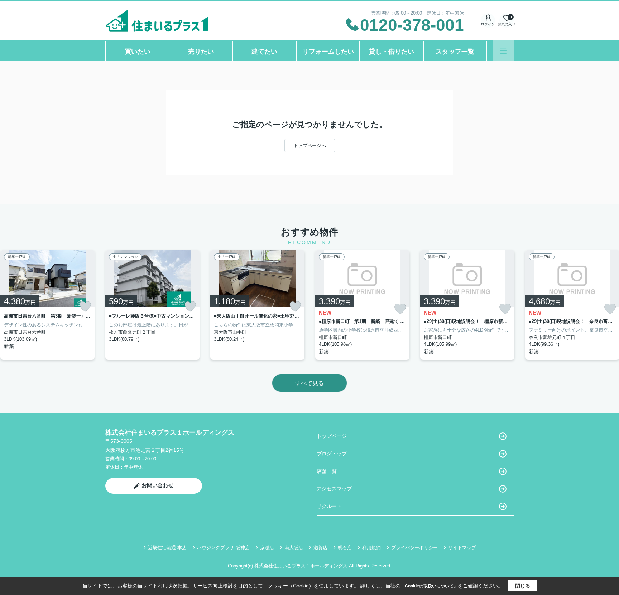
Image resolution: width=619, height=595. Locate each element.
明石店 (345, 547)
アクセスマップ (334, 489)
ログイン (488, 24)
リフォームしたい (328, 51)
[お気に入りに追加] (85, 306)
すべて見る (309, 383)
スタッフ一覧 (455, 51)
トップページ (332, 436)
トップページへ (309, 145)
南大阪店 (293, 547)
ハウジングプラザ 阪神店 (223, 547)
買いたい (137, 51)
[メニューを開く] (503, 51)
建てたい (264, 51)
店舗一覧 (327, 471)
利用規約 (371, 547)
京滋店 (267, 547)
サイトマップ (462, 547)
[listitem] (152, 305)
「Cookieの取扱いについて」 (429, 586)
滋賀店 (320, 547)
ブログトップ (332, 453)
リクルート (329, 506)
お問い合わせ (157, 485)
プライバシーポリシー (414, 547)
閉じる (522, 586)
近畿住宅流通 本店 (167, 547)
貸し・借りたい (391, 51)
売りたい (201, 51)
